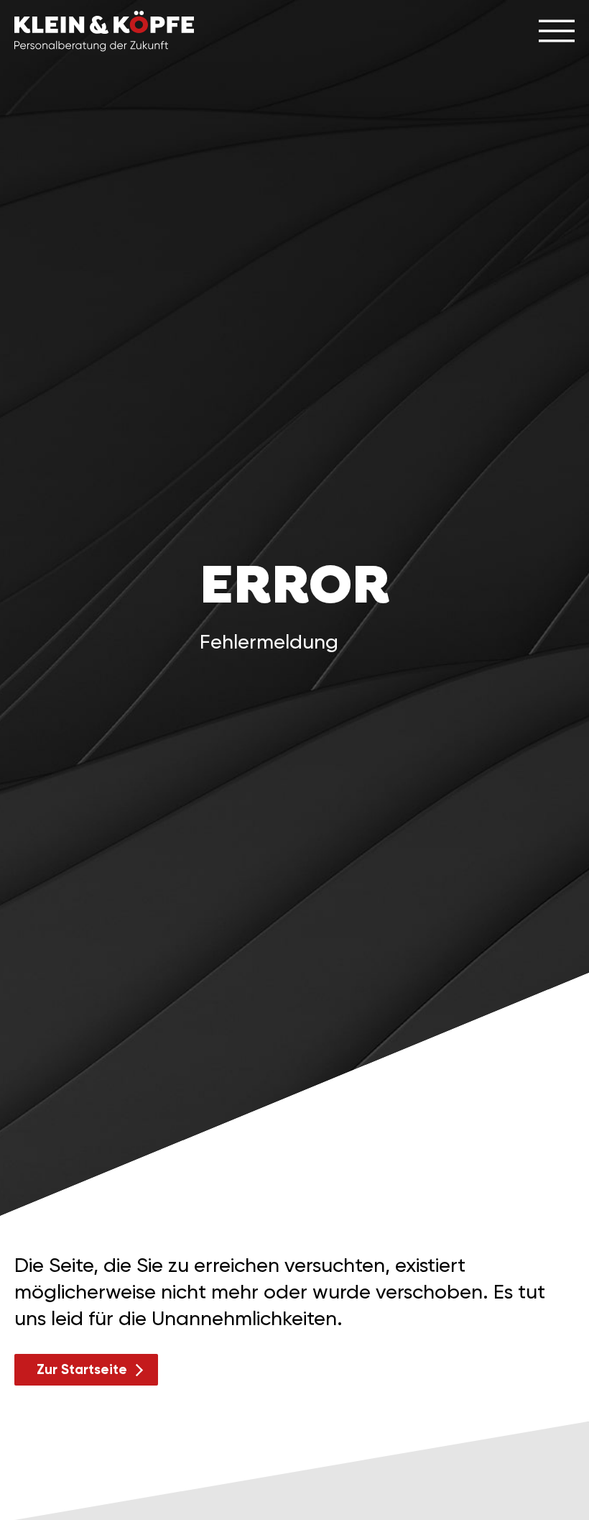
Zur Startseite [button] (82, 1369)
